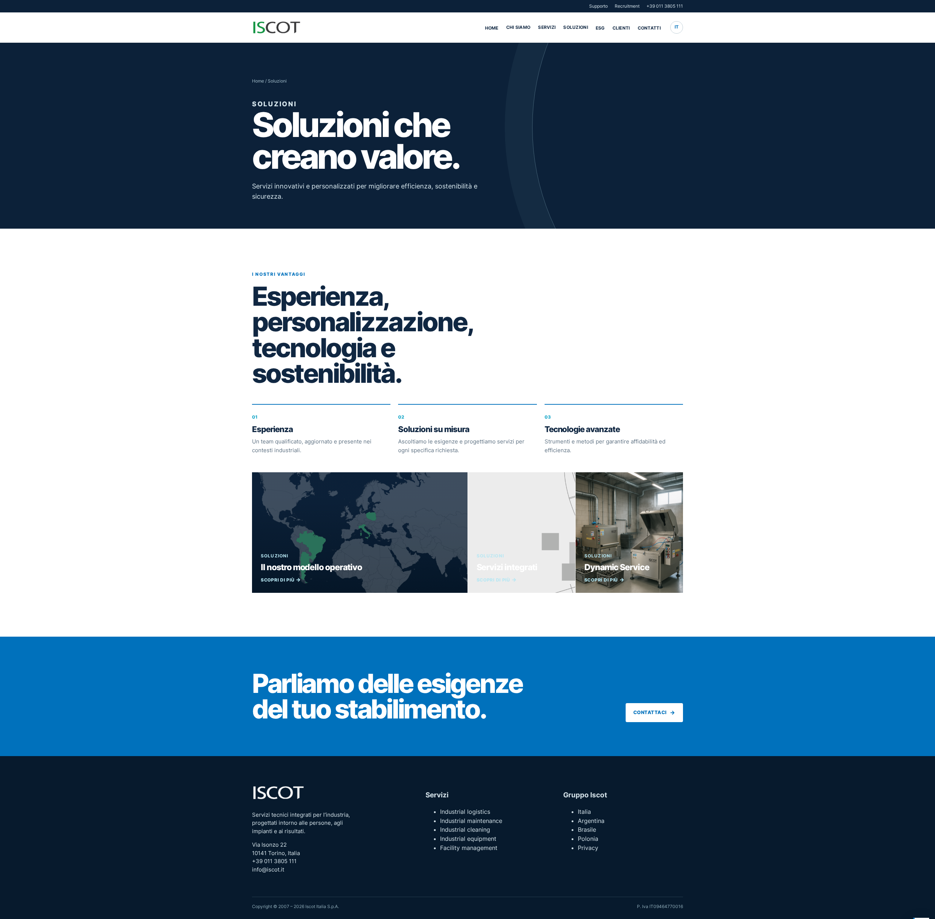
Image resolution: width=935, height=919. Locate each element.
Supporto (598, 6)
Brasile (587, 829)
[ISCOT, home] (276, 27)
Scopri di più (277, 580)
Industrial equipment (468, 838)
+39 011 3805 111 (664, 6)
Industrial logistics (465, 811)
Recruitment (627, 6)
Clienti (621, 28)
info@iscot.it (268, 869)
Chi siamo (518, 27)
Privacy (588, 847)
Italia (584, 811)
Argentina (591, 820)
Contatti (649, 28)
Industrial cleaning (465, 829)
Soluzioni (575, 27)
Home (492, 28)
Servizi (547, 27)
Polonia (588, 838)
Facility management (468, 847)
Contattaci (650, 712)
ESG (600, 28)
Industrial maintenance (471, 820)
